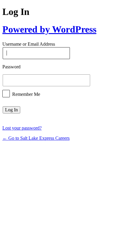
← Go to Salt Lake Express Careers (36, 138)
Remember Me (26, 93)
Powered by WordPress (49, 29)
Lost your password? (22, 127)
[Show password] (96, 80)
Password (11, 66)
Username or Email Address (28, 44)
